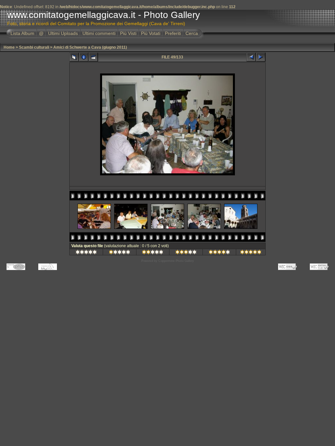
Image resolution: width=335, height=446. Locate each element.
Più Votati (150, 33)
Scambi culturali (34, 47)
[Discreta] (152, 253)
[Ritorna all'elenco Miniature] (74, 57)
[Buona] (186, 253)
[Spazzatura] (86, 253)
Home (9, 47)
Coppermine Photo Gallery (176, 261)
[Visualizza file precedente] (251, 57)
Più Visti (128, 33)
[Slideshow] (93, 57)
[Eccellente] (250, 253)
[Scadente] (119, 253)
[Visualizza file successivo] (260, 57)
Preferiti (173, 33)
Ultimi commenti (98, 33)
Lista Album (22, 33)
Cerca (191, 33)
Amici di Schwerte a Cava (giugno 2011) (90, 47)
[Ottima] (219, 253)
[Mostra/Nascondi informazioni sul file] (83, 57)
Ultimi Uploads (63, 33)
